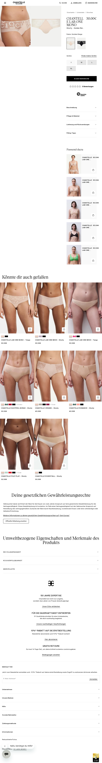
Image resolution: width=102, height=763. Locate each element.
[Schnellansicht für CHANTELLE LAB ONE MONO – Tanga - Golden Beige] (30, 329)
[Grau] (40, 404)
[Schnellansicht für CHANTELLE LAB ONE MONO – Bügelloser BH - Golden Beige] (93, 170)
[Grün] (6, 404)
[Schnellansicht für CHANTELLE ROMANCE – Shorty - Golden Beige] (98, 397)
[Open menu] (5, 3)
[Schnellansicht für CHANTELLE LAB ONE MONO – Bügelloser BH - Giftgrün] (93, 261)
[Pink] (78, 404)
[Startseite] (19, 3)
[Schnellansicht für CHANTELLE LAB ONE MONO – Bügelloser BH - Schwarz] (93, 238)
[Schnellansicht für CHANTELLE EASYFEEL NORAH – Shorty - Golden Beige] (30, 397)
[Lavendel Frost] (40, 336)
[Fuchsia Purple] (74, 336)
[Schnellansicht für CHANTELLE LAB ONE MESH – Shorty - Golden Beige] (64, 329)
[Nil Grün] (6, 472)
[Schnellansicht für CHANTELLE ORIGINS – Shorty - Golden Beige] (64, 397)
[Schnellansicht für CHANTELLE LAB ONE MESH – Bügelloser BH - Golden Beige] (93, 215)
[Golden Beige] (71, 43)
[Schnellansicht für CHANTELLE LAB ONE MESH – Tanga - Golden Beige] (98, 329)
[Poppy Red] (10, 404)
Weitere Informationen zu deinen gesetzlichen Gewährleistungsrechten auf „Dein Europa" (36, 515)
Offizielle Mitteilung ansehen (16, 521)
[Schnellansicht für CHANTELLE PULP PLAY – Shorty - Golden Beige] (30, 466)
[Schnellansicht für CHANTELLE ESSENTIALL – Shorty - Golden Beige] (64, 466)
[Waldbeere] (47, 404)
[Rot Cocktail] (10, 472)
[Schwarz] (81, 43)
